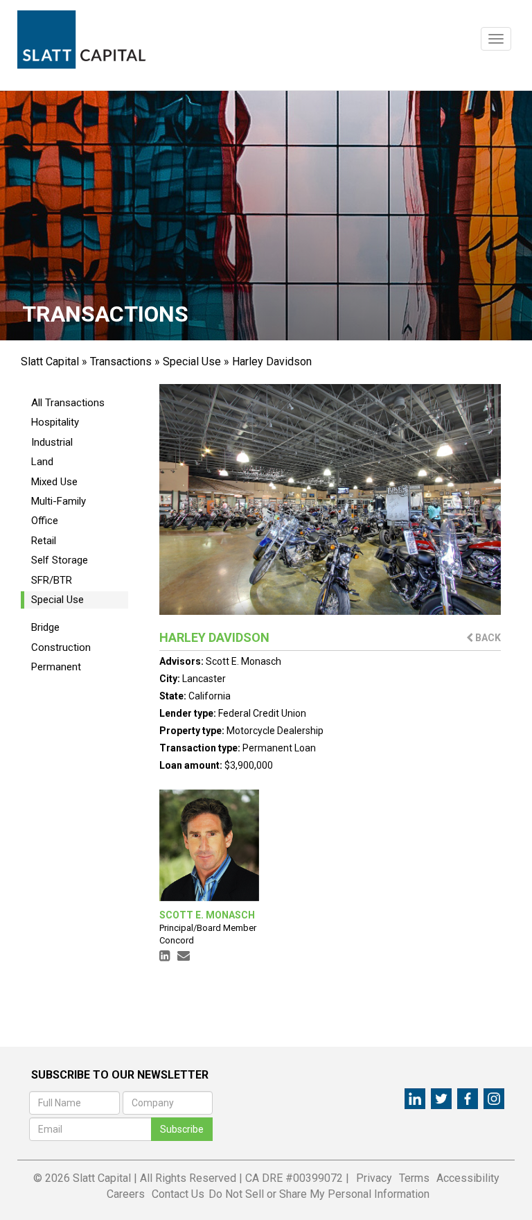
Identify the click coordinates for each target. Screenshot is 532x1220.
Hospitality (55, 422)
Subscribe (182, 1129)
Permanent (56, 667)
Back (487, 637)
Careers (126, 1194)
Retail (43, 540)
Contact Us (178, 1194)
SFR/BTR (51, 580)
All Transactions (68, 403)
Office (44, 520)
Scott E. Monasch (243, 661)
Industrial (52, 442)
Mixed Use (54, 482)
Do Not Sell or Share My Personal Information (319, 1194)
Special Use (192, 361)
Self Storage (59, 560)
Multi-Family (58, 501)
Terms (414, 1178)
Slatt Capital (50, 361)
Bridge (45, 627)
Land (42, 461)
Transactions (121, 361)
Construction (61, 647)
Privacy (374, 1178)
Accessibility (467, 1178)
